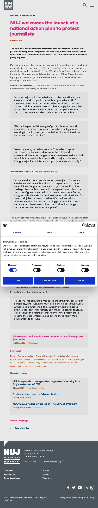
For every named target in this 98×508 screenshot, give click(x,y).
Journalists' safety (25, 356)
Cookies (45, 474)
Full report (15, 350)
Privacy (45, 471)
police (12, 366)
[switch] (37, 270)
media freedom (24, 366)
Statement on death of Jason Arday (36, 394)
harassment (60, 363)
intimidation (47, 363)
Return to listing (22, 428)
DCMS (13, 360)
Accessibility (9, 474)
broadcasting (38, 388)
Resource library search (25, 16)
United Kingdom (40, 366)
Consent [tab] (17, 233)
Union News (38, 408)
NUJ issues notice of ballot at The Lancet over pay (45, 404)
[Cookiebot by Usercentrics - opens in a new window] (84, 225)
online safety (34, 363)
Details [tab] (49, 233)
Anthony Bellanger (76, 360)
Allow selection (49, 281)
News (12, 356)
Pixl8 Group (89, 497)
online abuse (21, 363)
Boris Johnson (24, 360)
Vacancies (46, 478)
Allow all (80, 281)
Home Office (73, 363)
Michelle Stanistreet (56, 360)
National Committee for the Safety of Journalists (57, 356)
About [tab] (81, 233)
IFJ (11, 363)
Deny (18, 281)
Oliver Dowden (39, 360)
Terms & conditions (12, 478)
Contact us (8, 471)
